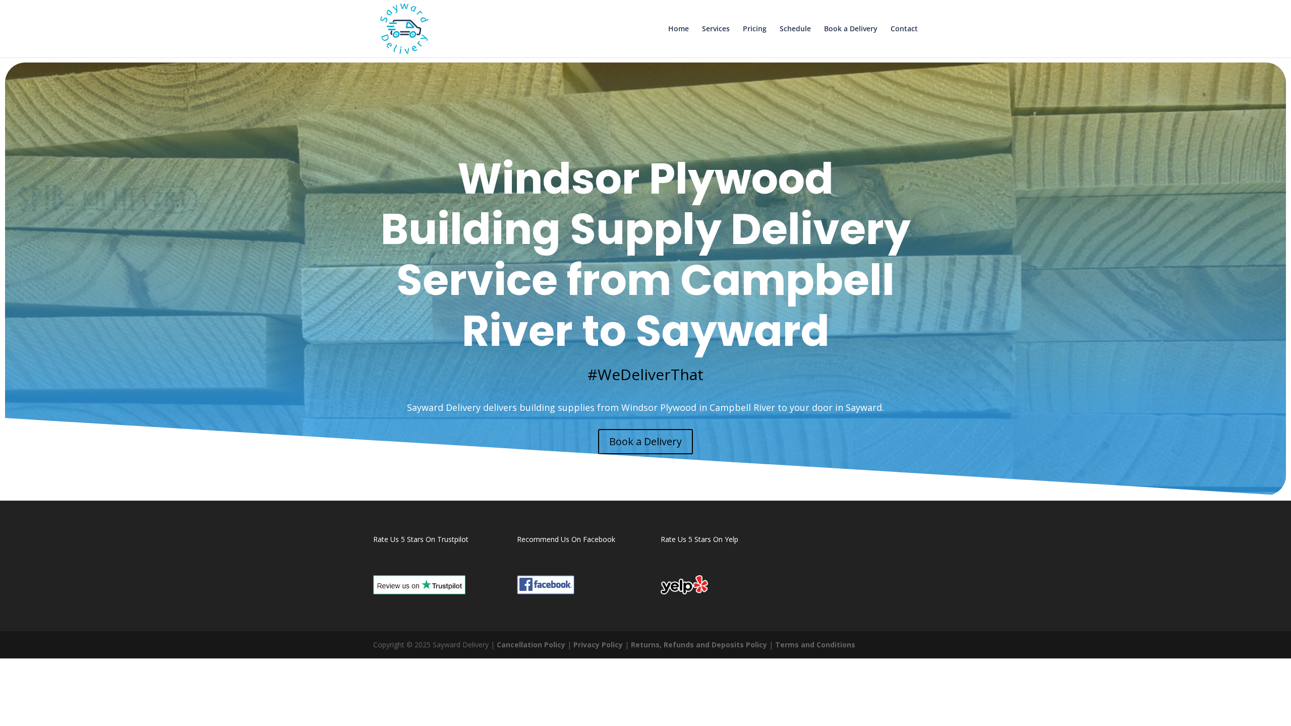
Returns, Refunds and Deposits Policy (699, 644)
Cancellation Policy (531, 644)
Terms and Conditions (815, 644)
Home (678, 29)
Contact (904, 29)
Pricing (755, 29)
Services (716, 29)
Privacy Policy (598, 644)
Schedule (795, 29)
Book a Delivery (850, 29)
